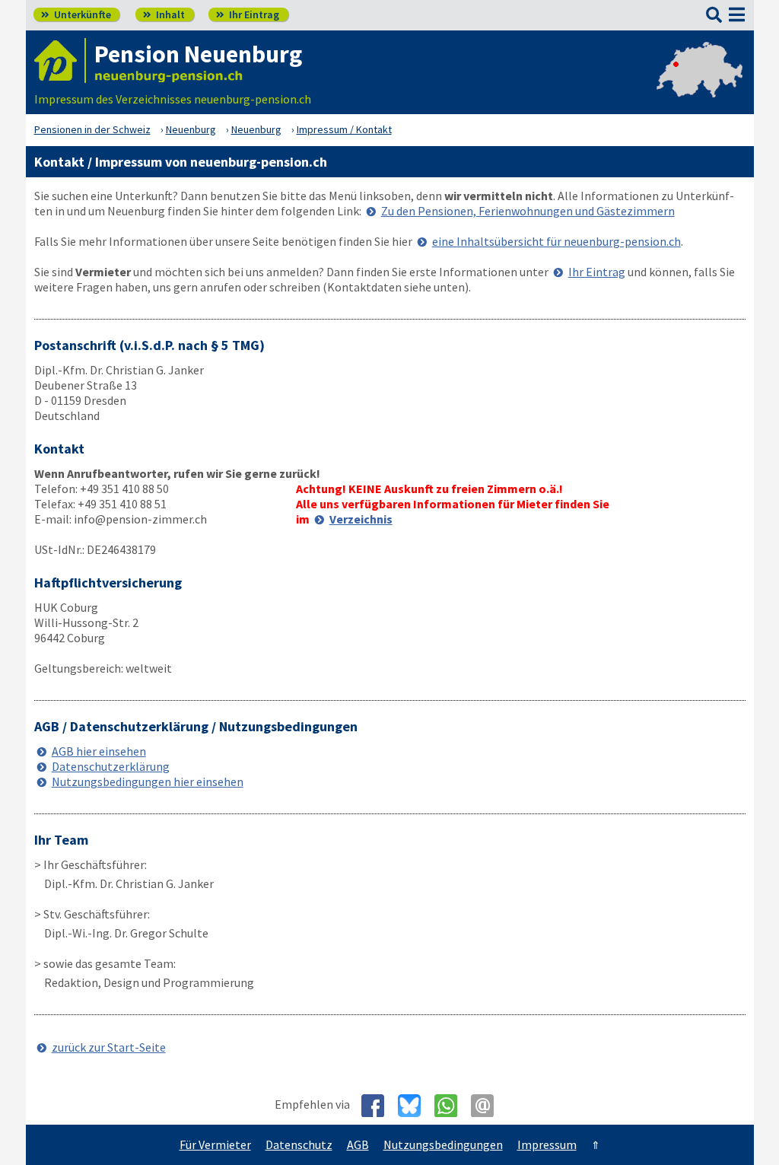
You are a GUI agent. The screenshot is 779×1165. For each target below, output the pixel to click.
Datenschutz (298, 1144)
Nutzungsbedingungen (443, 1144)
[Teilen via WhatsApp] (451, 1105)
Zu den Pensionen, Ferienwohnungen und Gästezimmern (528, 210)
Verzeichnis (361, 519)
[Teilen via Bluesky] (415, 1105)
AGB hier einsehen (99, 751)
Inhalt (164, 14)
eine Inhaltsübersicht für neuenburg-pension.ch (556, 241)
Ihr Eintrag (247, 14)
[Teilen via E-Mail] (488, 1105)
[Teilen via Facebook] (378, 1105)
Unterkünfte (76, 14)
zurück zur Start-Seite (109, 1047)
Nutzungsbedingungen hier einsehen (147, 781)
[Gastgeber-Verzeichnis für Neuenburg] (60, 60)
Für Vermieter (215, 1144)
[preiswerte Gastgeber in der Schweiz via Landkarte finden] (699, 84)
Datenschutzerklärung (111, 766)
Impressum (547, 1144)
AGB (358, 1144)
